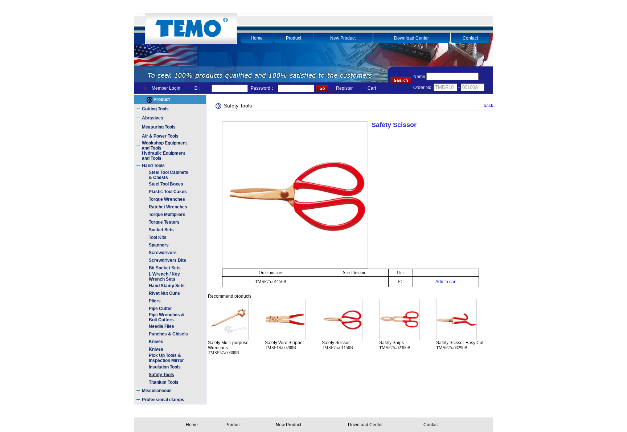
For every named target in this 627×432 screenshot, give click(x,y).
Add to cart (445, 281)
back (488, 105)
